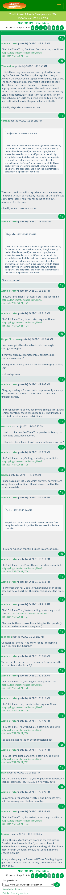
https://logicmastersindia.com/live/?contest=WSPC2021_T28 (21, 686)
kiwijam (5, 834)
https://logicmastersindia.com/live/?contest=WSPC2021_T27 (25, 615)
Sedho (5, 474)
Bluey (4, 772)
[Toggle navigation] (59, 6)
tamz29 (5, 120)
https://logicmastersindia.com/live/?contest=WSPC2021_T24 (21, 324)
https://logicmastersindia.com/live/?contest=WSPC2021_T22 (21, 54)
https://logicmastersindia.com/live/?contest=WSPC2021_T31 (21, 760)
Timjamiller (8, 66)
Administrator (9, 43)
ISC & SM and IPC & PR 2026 (33, 18)
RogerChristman (11, 339)
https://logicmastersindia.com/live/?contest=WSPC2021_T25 (21, 463)
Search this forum (12, 889)
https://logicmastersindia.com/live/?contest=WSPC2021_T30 (21, 731)
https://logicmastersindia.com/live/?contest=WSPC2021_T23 (21, 301)
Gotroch (6, 426)
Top (61, 38)
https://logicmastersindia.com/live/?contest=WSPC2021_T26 (21, 570)
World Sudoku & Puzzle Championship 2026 (33, 14)
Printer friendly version (15, 893)
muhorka (6, 636)
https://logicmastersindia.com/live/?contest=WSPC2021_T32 (21, 822)
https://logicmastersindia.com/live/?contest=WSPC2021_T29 (21, 709)
